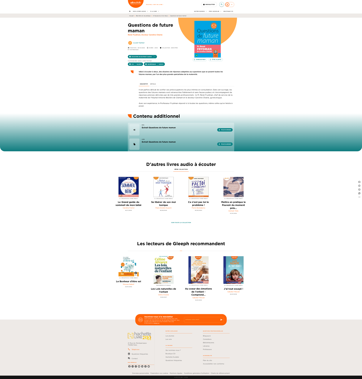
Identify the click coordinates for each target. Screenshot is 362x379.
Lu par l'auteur (139, 43)
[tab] (130, 11)
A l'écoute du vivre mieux (160, 15)
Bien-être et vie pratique (143, 15)
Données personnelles (140, 373)
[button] (209, 4)
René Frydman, (134, 35)
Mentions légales (176, 373)
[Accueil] (136, 4)
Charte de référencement (220, 373)
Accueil (131, 15)
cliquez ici (156, 323)
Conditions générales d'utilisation (196, 373)
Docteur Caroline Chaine (151, 35)
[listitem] (129, 366)
